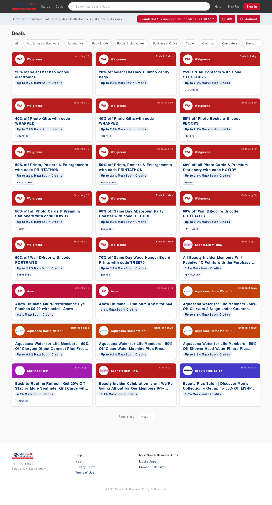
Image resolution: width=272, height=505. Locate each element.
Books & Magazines (131, 43)
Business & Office (165, 43)
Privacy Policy (85, 467)
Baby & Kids (100, 43)
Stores (45, 6)
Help (78, 461)
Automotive (76, 43)
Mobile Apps (147, 461)
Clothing (208, 43)
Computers (230, 43)
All (17, 43)
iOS (229, 19)
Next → (146, 416)
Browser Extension (152, 467)
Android (251, 19)
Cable (190, 43)
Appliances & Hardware (43, 43)
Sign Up (233, 6)
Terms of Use (84, 472)
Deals (60, 6)
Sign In (252, 6)
